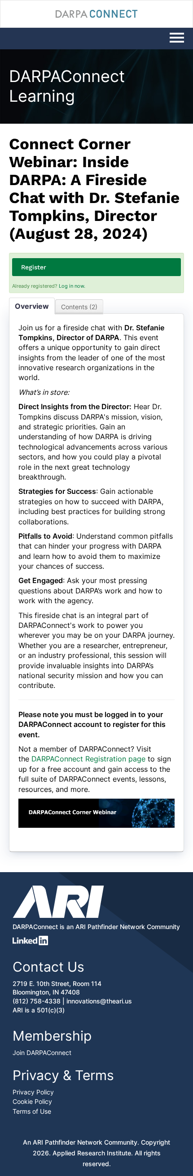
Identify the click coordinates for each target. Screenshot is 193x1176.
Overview (32, 306)
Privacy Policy (33, 1092)
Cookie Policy (32, 1101)
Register (33, 267)
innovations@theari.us (99, 1001)
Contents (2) (79, 307)
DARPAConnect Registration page (88, 758)
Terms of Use (32, 1111)
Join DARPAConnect (42, 1052)
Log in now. (72, 286)
